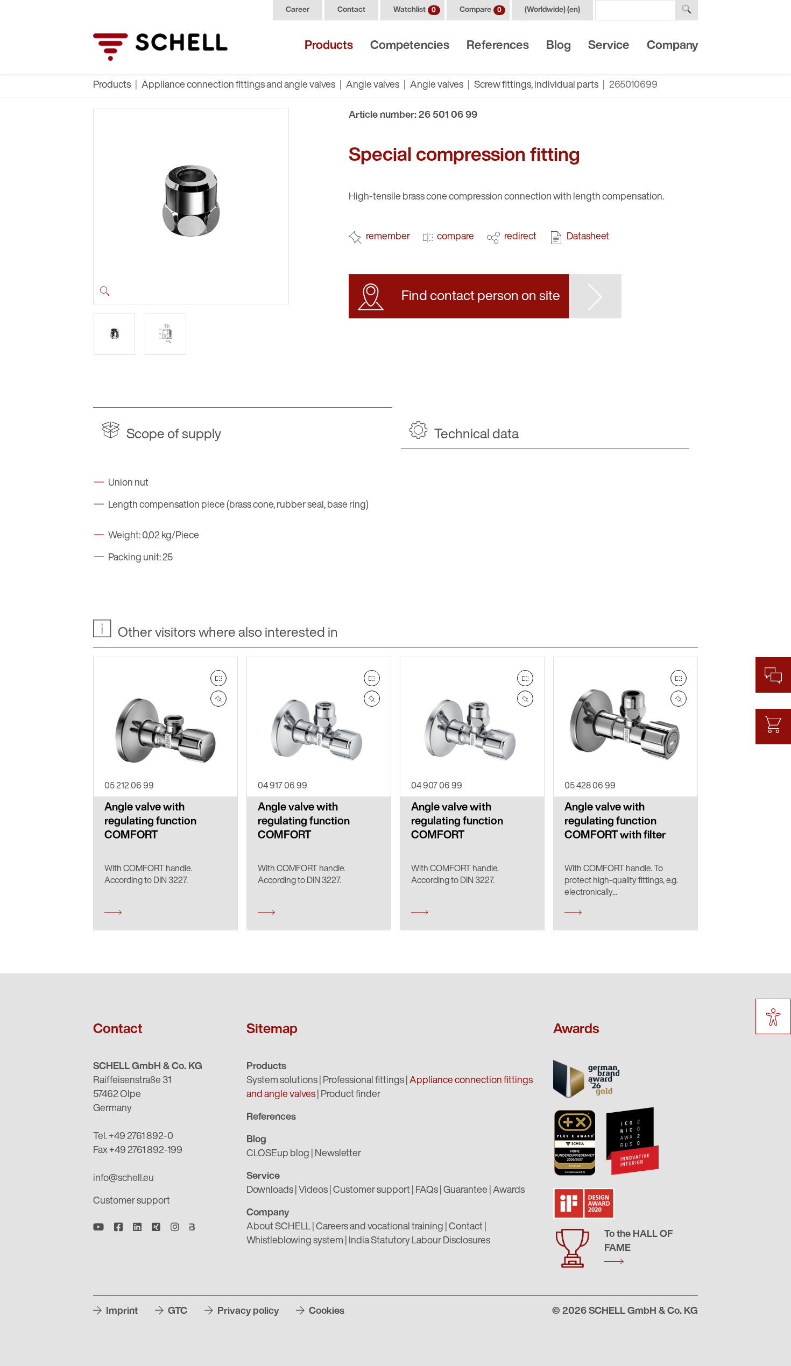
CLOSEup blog (277, 1154)
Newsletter (338, 1154)
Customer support (131, 1201)
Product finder (350, 1095)
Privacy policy (247, 1312)
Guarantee (465, 1191)
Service (609, 46)
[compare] (218, 678)
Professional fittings (363, 1081)
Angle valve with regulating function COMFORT (150, 821)
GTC (176, 1312)
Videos (313, 1191)
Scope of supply (172, 435)
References (498, 46)
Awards (509, 1191)
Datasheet (588, 237)
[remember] (218, 699)
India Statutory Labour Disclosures (419, 1241)
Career (297, 10)
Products (329, 46)
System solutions (281, 1081)
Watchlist (414, 10)
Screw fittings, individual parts (536, 85)
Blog (558, 46)
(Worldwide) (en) (552, 10)
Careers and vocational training (379, 1227)
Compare (481, 10)
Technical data (475, 435)
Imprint (121, 1312)
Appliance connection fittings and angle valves (238, 85)
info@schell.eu (123, 1179)
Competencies (409, 46)
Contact (351, 10)
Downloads (269, 1191)
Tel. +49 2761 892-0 (133, 1137)
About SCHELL (278, 1227)
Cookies (325, 1312)
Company (672, 46)
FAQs (426, 1191)
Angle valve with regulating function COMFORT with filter (615, 821)
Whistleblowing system (294, 1241)
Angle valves (372, 85)
